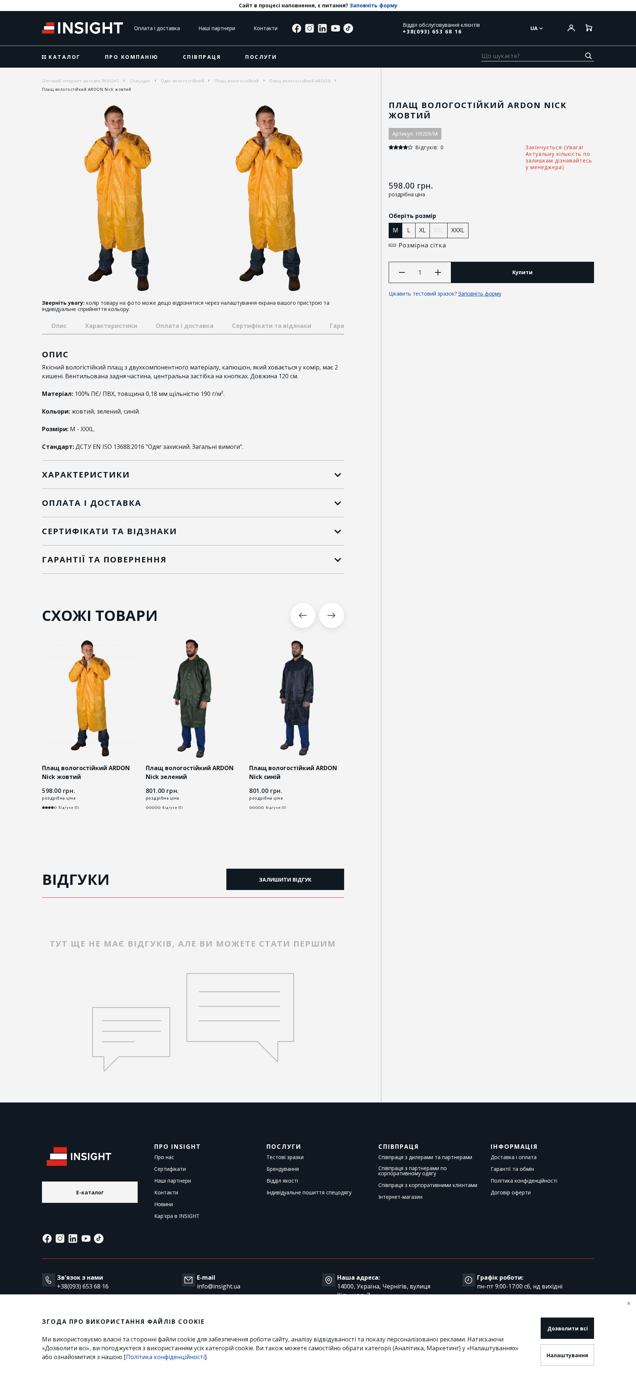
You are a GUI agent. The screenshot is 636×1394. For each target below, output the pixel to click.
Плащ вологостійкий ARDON (300, 81)
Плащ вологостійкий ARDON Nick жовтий (86, 772)
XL (422, 230)
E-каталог (90, 1192)
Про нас (164, 1157)
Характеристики (111, 326)
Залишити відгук (285, 879)
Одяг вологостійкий (182, 81)
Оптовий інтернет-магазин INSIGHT (80, 81)
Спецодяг (140, 81)
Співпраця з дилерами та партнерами (425, 1157)
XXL (439, 230)
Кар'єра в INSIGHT (176, 1216)
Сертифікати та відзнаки (271, 326)
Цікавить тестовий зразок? (445, 293)
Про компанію (132, 56)
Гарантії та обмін (512, 1169)
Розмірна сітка (422, 245)
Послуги (261, 56)
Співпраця (202, 56)
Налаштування (567, 1355)
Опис (59, 326)
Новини (163, 1204)
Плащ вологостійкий (237, 81)
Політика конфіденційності (524, 1180)
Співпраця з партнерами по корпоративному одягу (412, 1171)
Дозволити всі (567, 1328)
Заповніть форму (374, 5)
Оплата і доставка (157, 28)
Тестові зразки (285, 1157)
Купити (522, 272)
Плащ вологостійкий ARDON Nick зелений (190, 772)
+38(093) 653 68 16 (432, 31)
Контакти (266, 28)
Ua (534, 28)
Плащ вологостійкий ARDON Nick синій (293, 772)
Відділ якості (282, 1180)
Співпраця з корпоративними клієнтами (427, 1185)
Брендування (282, 1169)
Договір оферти (511, 1192)
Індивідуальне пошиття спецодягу (308, 1192)
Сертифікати (170, 1169)
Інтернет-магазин (400, 1197)
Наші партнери (216, 28)
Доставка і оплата (514, 1157)
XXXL (457, 230)
